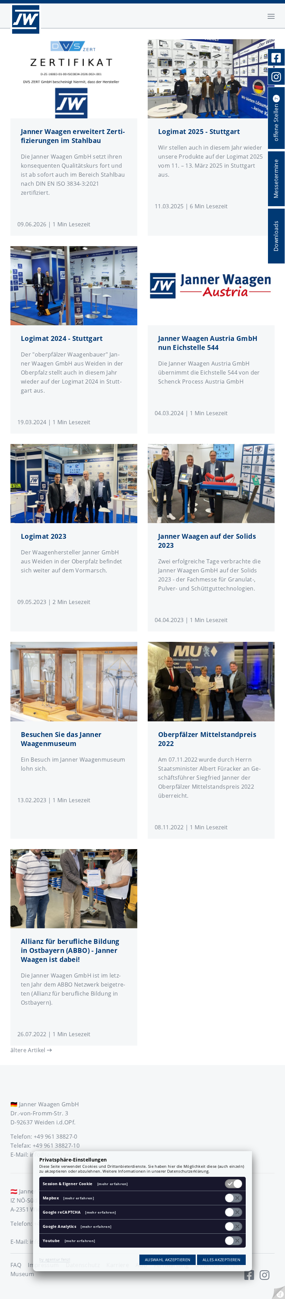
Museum (22, 1274)
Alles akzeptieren (221, 1259)
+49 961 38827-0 (56, 1136)
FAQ (15, 1265)
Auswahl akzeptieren (167, 1259)
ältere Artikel (28, 1050)
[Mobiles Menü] (271, 15)
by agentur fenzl (54, 1259)
